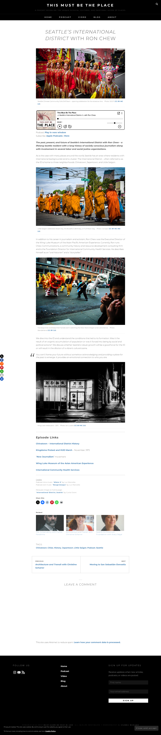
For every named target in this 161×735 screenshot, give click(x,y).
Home (48, 17)
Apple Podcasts (54, 136)
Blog (97, 17)
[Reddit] (2, 364)
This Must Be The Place (80, 5)
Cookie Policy (50, 731)
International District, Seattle (50, 492)
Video (82, 17)
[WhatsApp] (2, 371)
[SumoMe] (2, 379)
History (57, 548)
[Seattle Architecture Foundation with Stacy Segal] (110, 523)
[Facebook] (2, 360)
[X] (2, 356)
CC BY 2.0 (52, 330)
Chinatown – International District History (57, 443)
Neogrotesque (59, 485)
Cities (50, 548)
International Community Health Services (57, 470)
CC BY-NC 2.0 (79, 425)
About (112, 17)
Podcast (65, 17)
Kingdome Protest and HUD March (54, 450)
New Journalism (45, 457)
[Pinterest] (2, 367)
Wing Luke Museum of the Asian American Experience (65, 463)
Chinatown (41, 548)
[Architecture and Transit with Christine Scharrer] (80, 523)
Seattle (99, 548)
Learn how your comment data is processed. (97, 642)
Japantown (67, 548)
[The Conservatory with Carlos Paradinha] (50, 523)
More (66, 136)
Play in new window (55, 132)
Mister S (57, 482)
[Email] (2, 375)
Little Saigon (80, 548)
